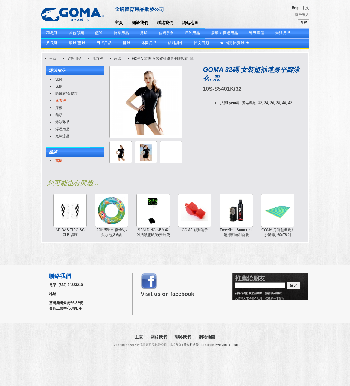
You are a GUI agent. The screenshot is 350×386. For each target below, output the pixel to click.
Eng (295, 8)
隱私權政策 (191, 344)
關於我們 (140, 22)
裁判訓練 (175, 43)
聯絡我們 (165, 22)
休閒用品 (149, 43)
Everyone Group (226, 344)
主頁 (119, 22)
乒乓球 (52, 43)
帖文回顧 (201, 43)
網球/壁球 (77, 43)
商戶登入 (302, 15)
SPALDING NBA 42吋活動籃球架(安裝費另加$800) (153, 235)
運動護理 (256, 33)
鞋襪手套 (166, 33)
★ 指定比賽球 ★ (235, 43)
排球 (126, 43)
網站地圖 (190, 22)
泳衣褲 (97, 59)
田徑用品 (104, 43)
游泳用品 (283, 33)
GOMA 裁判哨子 (195, 230)
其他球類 (76, 33)
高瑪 (117, 59)
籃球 (99, 33)
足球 (144, 33)
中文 (305, 8)
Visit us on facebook (167, 294)
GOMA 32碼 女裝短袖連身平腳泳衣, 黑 (163, 59)
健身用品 (121, 33)
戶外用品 (192, 33)
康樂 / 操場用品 (224, 33)
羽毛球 (52, 33)
